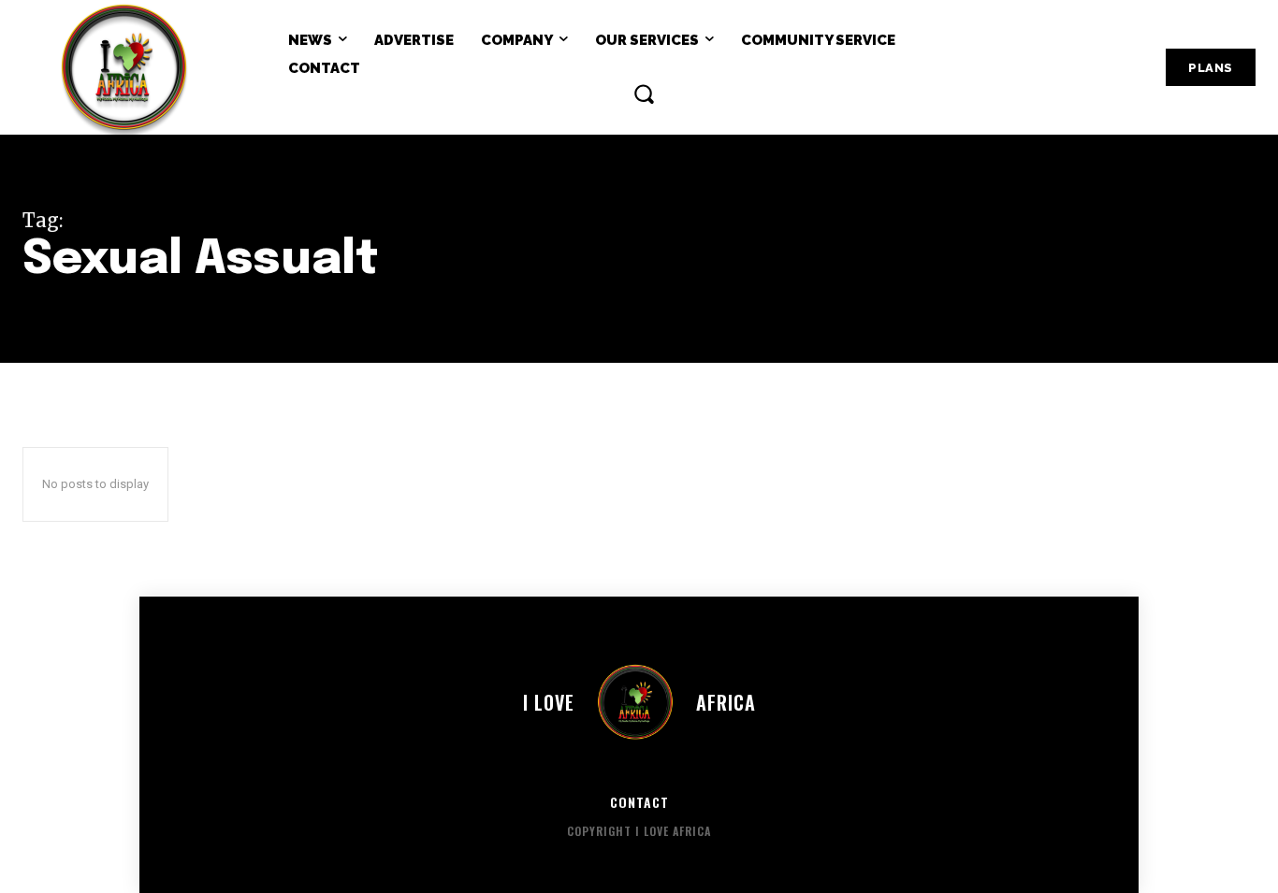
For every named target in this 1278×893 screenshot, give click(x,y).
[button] (643, 93)
